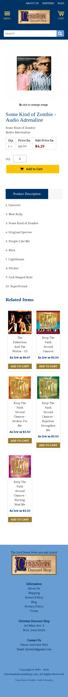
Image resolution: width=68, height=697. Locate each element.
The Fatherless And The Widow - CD (20, 344)
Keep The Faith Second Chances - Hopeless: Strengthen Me (48, 417)
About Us (32, 3)
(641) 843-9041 (39, 644)
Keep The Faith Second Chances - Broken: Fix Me (19, 414)
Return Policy (34, 597)
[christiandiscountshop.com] (34, 17)
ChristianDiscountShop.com (21, 674)
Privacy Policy (34, 606)
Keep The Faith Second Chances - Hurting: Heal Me (20, 493)
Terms (34, 611)
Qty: (8, 159)
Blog (61, 3)
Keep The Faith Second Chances (48, 344)
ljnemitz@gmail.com (38, 649)
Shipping (48, 3)
